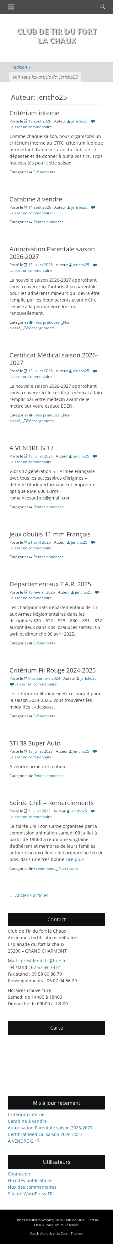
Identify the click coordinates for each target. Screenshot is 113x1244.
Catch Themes (72, 1233)
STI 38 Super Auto (35, 743)
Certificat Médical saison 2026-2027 (53, 359)
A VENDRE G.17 (31, 448)
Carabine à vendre (35, 199)
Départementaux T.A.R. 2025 (50, 584)
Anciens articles (28, 895)
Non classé (68, 868)
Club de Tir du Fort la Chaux (56, 35)
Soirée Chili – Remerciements (51, 802)
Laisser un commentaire (35, 684)
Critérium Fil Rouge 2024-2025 (52, 670)
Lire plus (75, 859)
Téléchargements (39, 328)
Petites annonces (48, 221)
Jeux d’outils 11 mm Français (50, 534)
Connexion (19, 1174)
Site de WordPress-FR (30, 1194)
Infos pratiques (47, 322)
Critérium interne (34, 113)
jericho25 (79, 121)
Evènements (44, 172)
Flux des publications (30, 1180)
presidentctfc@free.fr (43, 961)
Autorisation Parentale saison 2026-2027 (52, 253)
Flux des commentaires (32, 1187)
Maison (22, 67)
